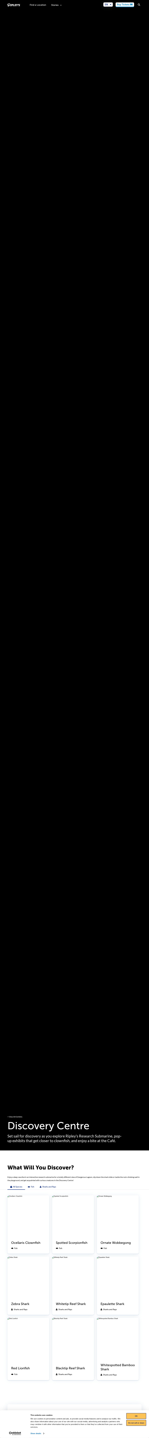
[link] (125, 4)
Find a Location (38, 4)
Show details (35, 1433)
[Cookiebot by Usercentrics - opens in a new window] (15, 1433)
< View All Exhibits (14, 1117)
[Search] (139, 5)
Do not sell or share (136, 1423)
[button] (108, 4)
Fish (32, 1187)
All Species (17, 1187)
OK (136, 1416)
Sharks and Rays (49, 1187)
